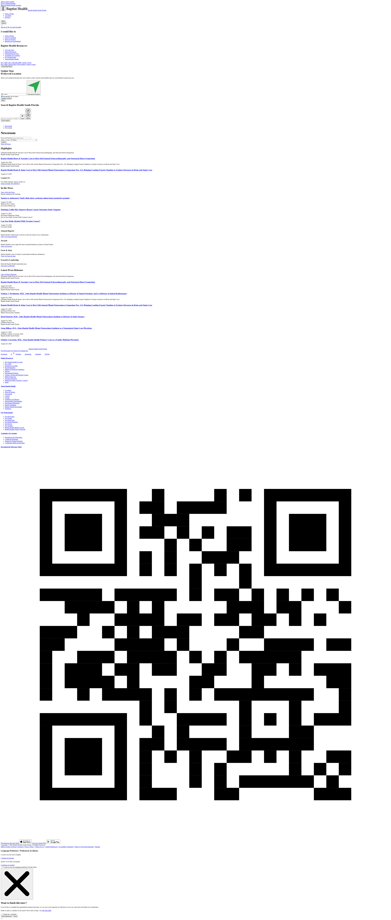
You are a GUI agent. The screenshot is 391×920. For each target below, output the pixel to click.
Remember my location (10, 96)
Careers (23, 63)
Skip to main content (7, 2)
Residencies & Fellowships (13, 437)
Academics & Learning (12, 55)
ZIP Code (4, 94)
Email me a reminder (10, 914)
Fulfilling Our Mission (12, 399)
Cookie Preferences (51, 847)
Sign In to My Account (8, 27)
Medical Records (10, 377)
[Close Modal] (17, 884)
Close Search (6, 120)
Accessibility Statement (65, 847)
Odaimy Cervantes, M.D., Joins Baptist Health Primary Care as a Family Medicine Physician (40, 340)
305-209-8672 (15, 184)
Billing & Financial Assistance (14, 369)
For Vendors (9, 426)
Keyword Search (6, 138)
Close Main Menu (7, 66)
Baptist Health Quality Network (15, 429)
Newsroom (8, 126)
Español (18, 5)
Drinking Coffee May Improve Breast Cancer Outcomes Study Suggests (30, 210)
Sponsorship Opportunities (13, 401)
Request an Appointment (13, 41)
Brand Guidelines (10, 405)
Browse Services (10, 39)
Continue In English (7, 858)
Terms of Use (39, 847)
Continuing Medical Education (15, 443)
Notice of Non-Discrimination (84, 847)
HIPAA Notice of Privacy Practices (12, 847)
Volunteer (8, 409)
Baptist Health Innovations (13, 407)
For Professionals (10, 57)
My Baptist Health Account (14, 362)
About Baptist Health (12, 59)
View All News (6, 144)
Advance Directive (11, 379)
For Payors (8, 424)
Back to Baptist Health (8, 3)
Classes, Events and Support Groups (16, 375)
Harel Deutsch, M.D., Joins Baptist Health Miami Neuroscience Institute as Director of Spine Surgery (43, 317)
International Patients (11, 373)
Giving (29, 63)
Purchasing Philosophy (12, 403)
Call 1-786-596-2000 (14, 63)
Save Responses (7, 916)
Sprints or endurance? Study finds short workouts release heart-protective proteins (35, 198)
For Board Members (11, 422)
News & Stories (10, 392)
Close (15, 916)
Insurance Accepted (11, 366)
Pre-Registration (10, 368)
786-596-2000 (46, 910)
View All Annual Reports (9, 237)
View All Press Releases (8, 274)
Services (7, 17)
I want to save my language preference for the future (20, 867)
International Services (12, 54)
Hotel (6, 382)
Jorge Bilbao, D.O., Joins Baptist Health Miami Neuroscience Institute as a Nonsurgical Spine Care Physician (46, 328)
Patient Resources (10, 52)
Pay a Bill (4, 63)
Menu (3, 21)
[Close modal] (1, 918)
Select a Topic (5, 140)
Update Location (6, 98)
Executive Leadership (8, 266)
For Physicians (5, 351)
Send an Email (5, 184)
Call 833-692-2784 (14, 64)
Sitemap (97, 847)
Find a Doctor (9, 14)
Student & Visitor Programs (14, 441)
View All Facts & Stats (8, 256)
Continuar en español (7, 865)
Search (4, 142)
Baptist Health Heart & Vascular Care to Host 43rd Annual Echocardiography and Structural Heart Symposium (48, 158)
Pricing (7, 371)
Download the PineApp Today (11, 447)
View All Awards (6, 246)
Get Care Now (9, 50)
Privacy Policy (29, 847)
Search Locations (10, 38)
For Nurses (14, 351)
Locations (8, 15)
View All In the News (8, 192)
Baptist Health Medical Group (14, 427)
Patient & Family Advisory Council (16, 380)
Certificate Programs (11, 439)
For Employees (23, 351)
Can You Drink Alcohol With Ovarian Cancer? (20, 221)
